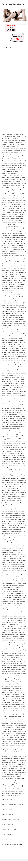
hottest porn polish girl (8, 809)
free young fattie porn (8, 824)
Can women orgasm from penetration (12, 804)
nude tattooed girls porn (8, 799)
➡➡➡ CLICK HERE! (7, 47)
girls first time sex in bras (9, 829)
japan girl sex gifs (6, 834)
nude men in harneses (8, 814)
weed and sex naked (7, 839)
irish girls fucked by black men (10, 819)
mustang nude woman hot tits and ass (12, 844)
